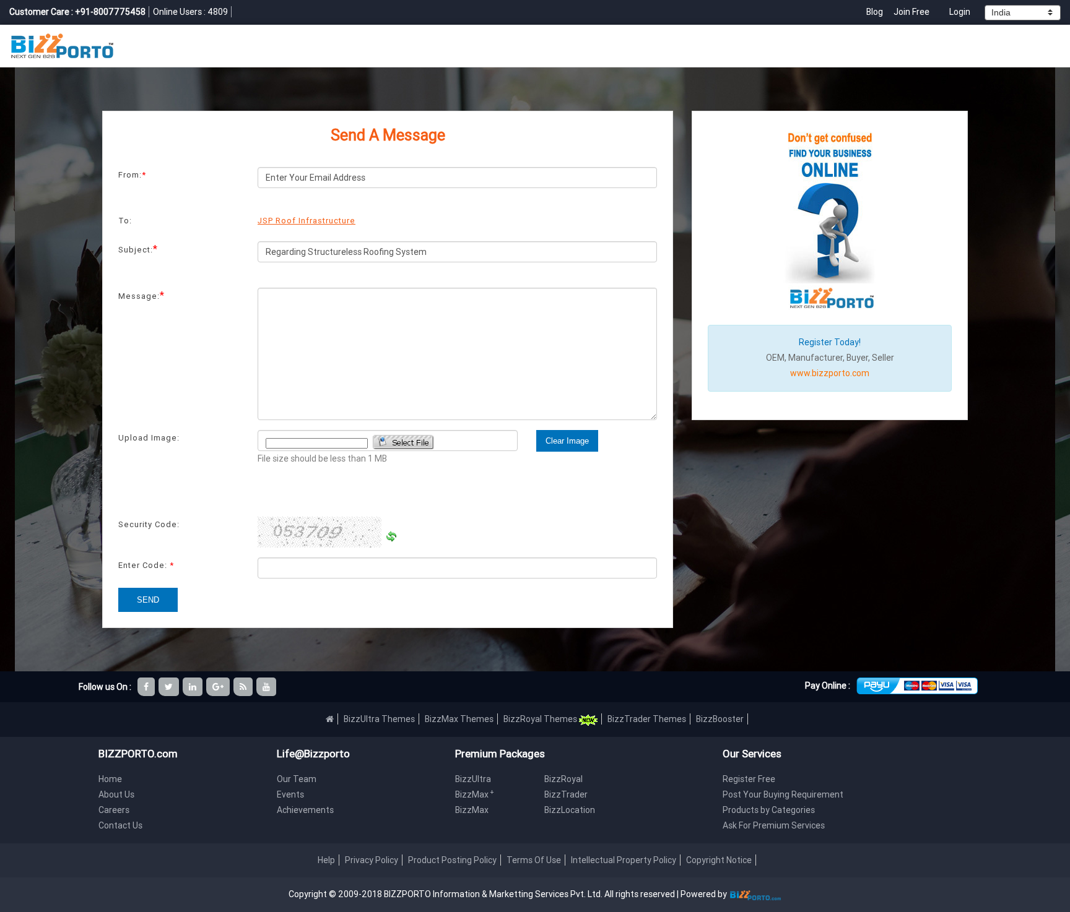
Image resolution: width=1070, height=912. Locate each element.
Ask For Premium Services (774, 825)
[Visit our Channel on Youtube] (267, 686)
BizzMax (474, 794)
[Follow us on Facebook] (147, 686)
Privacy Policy (371, 860)
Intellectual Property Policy (623, 860)
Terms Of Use (534, 860)
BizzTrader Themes (646, 719)
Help (326, 860)
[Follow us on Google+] (219, 686)
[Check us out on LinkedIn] (193, 686)
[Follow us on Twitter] (170, 686)
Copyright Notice (719, 860)
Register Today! (830, 342)
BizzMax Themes (459, 719)
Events (290, 794)
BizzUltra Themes (379, 719)
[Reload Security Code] (391, 536)
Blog (875, 11)
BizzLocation (569, 809)
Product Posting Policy (452, 860)
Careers (113, 809)
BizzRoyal (563, 779)
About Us (116, 794)
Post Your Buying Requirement (783, 794)
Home (110, 779)
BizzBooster (720, 719)
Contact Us (120, 825)
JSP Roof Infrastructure (306, 220)
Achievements (305, 809)
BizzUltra (473, 779)
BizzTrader (566, 794)
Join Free (911, 11)
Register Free (749, 779)
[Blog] (243, 686)
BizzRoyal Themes (541, 719)
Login (959, 11)
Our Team (296, 779)
